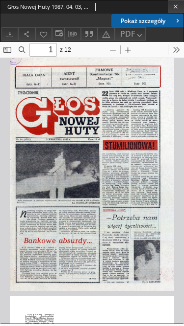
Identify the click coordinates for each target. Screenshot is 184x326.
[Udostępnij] (26, 34)
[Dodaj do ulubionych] (43, 34)
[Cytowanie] (89, 34)
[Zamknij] (176, 6)
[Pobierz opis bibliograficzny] (72, 34)
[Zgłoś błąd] (106, 34)
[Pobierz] (9, 34)
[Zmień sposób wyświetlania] (58, 34)
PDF (127, 33)
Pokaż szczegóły (143, 21)
